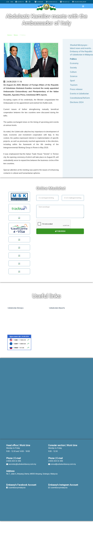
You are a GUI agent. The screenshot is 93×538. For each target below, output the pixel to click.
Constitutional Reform (80, 98)
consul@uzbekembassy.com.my (63, 464)
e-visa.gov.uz (52, 2)
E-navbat (40, 2)
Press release (76, 89)
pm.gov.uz (66, 2)
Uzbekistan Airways (15, 308)
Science (73, 76)
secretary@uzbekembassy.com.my (22, 464)
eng (12, 2)
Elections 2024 (76, 102)
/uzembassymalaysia (16, 488)
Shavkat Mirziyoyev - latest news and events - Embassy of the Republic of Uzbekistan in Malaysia (81, 50)
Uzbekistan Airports (57, 308)
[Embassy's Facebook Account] (26, 2)
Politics (73, 59)
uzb (7, 2)
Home (9, 35)
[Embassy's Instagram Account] (29, 2)
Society (73, 67)
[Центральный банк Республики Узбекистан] (19, 342)
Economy (74, 63)
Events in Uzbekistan (79, 93)
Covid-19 (21, 2)
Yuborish (61, 231)
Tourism (73, 85)
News (16, 35)
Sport (72, 80)
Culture (73, 72)
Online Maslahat (80, 2)
